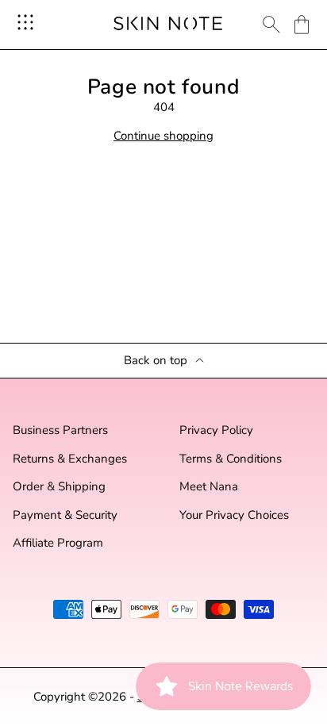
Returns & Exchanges (70, 459)
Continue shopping (163, 136)
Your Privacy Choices (234, 515)
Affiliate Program (58, 543)
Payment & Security (65, 515)
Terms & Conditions (230, 459)
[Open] (25, 22)
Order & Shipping (59, 486)
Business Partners (60, 430)
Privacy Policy (216, 430)
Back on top (155, 360)
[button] (301, 24)
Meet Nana (208, 486)
